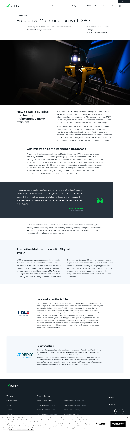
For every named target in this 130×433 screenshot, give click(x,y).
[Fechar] (128, 417)
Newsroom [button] (9, 414)
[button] (115, 397)
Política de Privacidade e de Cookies (21, 430)
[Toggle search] (120, 6)
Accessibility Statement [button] (71, 414)
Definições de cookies (102, 424)
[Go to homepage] (13, 6)
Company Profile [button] (11, 400)
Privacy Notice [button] (46, 405)
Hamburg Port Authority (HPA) (52, 299)
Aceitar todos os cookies (118, 424)
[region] (65, 424)
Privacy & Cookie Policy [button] (44, 400)
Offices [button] (8, 405)
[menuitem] (55, 6)
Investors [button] (9, 410)
